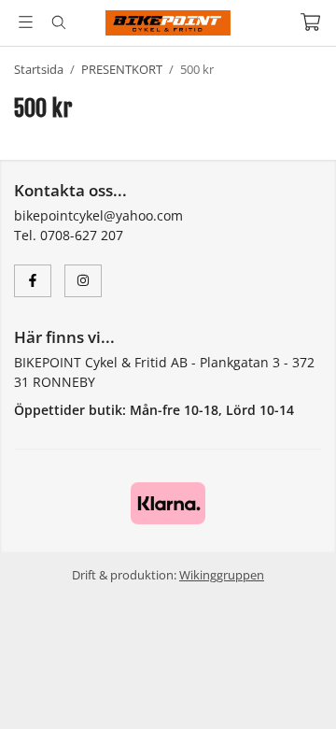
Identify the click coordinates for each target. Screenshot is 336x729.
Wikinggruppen (221, 574)
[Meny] (25, 22)
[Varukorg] (310, 22)
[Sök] (58, 22)
